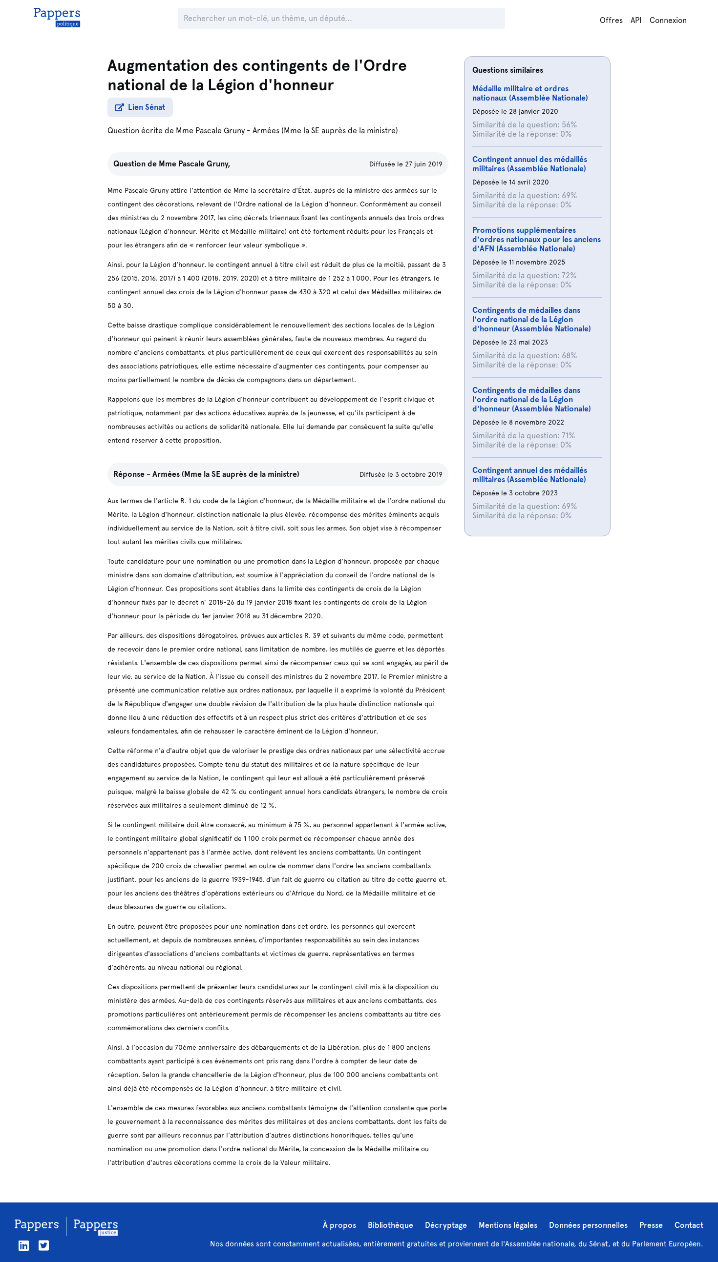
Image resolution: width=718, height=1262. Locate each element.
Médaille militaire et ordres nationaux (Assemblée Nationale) (530, 93)
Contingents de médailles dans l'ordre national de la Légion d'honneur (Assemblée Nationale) (531, 319)
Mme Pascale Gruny (210, 130)
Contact (689, 1225)
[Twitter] (44, 1246)
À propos (339, 1225)
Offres (611, 20)
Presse (651, 1225)
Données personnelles (588, 1225)
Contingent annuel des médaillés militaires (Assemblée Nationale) (529, 164)
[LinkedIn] (24, 1246)
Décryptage (446, 1225)
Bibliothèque (390, 1225)
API (636, 20)
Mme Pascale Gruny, (195, 163)
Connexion (668, 20)
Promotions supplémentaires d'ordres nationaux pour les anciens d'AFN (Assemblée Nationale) (536, 239)
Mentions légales (508, 1225)
